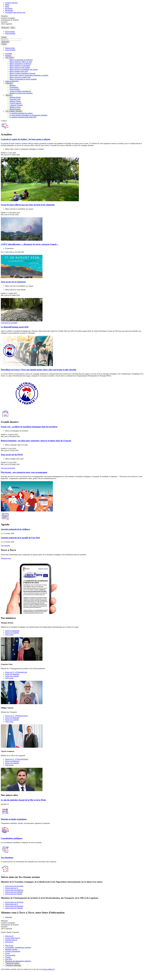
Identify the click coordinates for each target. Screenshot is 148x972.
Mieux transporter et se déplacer (20, 64)
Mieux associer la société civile (20, 77)
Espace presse (10, 31)
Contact (8, 957)
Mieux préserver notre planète (20, 67)
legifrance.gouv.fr (11, 940)
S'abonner (8, 917)
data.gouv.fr (9, 942)
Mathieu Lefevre (15, 107)
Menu (7, 5)
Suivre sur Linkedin (12, 633)
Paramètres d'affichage (13, 965)
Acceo (7, 953)
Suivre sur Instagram (12, 631)
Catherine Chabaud (16, 105)
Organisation (14, 87)
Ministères (9, 83)
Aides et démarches (12, 81)
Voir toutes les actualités (9, 323)
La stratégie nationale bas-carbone (21, 113)
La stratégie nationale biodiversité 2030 (23, 117)
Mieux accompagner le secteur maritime (23, 79)
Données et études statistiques (14, 819)
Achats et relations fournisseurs (20, 91)
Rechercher (9, 10)
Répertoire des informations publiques (18, 961)
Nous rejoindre (10, 33)
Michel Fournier (15, 109)
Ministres (9, 95)
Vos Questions (7, 857)
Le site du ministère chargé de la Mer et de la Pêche (23, 800)
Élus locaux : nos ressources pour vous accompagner (24, 472)
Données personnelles (12, 951)
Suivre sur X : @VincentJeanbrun (16, 759)
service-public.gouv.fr (12, 938)
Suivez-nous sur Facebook (14, 886)
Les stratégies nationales (14, 111)
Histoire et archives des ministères (21, 93)
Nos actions (10, 57)
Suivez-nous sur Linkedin (14, 892)
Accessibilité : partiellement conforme (18, 947)
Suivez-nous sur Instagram (14, 890)
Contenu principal (11, 3)
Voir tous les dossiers (8, 468)
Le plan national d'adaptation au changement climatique (28, 115)
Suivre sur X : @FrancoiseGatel (16, 672)
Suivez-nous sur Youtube (13, 894)
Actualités (8, 53)
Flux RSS (8, 959)
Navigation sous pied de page (15, 12)
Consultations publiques (11, 838)
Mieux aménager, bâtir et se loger (21, 62)
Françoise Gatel (15, 99)
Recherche (8, 8)
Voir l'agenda (5, 545)
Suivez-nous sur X (11, 888)
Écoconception (10, 955)
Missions (13, 85)
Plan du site (9, 945)
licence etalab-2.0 (49, 969)
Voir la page (9, 635)
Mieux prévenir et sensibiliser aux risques (24, 69)
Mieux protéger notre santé (19, 71)
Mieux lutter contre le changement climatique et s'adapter (29, 75)
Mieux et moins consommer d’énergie (22, 73)
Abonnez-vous (6, 558)
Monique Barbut (15, 97)
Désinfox (8, 55)
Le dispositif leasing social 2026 (14, 327)
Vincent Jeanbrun (15, 103)
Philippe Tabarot (15, 101)
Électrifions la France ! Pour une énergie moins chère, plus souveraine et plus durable (38, 369)
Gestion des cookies (12, 963)
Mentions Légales (11, 949)
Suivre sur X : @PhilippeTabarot (16, 716)
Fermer (4, 37)
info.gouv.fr (9, 936)
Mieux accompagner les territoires (21, 60)
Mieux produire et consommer (20, 65)
